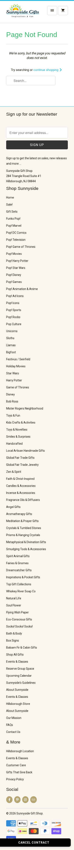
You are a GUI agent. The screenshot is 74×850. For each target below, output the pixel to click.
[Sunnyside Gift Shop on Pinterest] (17, 799)
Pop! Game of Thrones (20, 246)
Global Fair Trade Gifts (20, 457)
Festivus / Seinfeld (18, 359)
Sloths (10, 338)
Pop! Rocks (13, 317)
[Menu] (52, 10)
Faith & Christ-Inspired (20, 478)
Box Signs (12, 640)
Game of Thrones (17, 387)
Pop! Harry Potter (17, 260)
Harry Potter (14, 380)
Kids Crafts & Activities (20, 422)
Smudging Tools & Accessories (26, 549)
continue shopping (46, 70)
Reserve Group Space (20, 668)
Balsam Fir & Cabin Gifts (21, 647)
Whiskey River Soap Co (21, 591)
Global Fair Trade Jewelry (22, 464)
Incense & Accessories (20, 492)
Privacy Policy (15, 779)
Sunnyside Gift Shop (29, 813)
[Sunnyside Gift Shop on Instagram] (25, 799)
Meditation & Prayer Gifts (22, 521)
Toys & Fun (13, 415)
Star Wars (12, 373)
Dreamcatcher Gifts (19, 570)
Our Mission (13, 718)
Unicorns (11, 331)
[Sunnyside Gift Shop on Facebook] (9, 799)
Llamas (11, 345)
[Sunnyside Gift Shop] (22, 13)
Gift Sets (11, 211)
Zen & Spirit (13, 471)
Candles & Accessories (21, 485)
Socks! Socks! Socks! (19, 626)
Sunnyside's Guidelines (21, 682)
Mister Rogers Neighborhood (24, 408)
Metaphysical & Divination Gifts (26, 542)
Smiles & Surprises (18, 436)
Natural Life (13, 598)
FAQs (9, 725)
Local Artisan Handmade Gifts (25, 450)
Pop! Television (15, 239)
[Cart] (63, 10)
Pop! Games (14, 282)
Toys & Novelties (16, 429)
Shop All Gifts (15, 654)
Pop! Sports (13, 310)
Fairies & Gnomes (17, 563)
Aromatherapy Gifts (19, 514)
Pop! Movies (14, 253)
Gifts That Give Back (19, 772)
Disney (10, 394)
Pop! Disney (13, 275)
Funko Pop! (13, 218)
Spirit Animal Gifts (18, 556)
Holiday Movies (15, 366)
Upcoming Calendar (19, 675)
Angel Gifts (13, 507)
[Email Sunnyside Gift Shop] (33, 799)
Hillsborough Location (20, 751)
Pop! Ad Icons (15, 296)
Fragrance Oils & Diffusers (23, 500)
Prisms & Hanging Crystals (23, 535)
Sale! (9, 204)
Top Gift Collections (18, 584)
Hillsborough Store (18, 703)
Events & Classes (17, 661)
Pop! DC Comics (16, 232)
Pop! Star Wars (15, 267)
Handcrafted (14, 443)
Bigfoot (11, 352)
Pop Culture (13, 324)
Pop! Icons (12, 303)
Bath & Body (14, 633)
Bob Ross (12, 401)
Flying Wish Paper (17, 612)
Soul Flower (13, 605)
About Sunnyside (17, 689)
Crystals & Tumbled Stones (23, 528)
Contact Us (13, 732)
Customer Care (16, 765)
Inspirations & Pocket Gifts (23, 577)
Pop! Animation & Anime (22, 289)
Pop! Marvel (13, 225)
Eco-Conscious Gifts (19, 619)
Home (10, 197)
